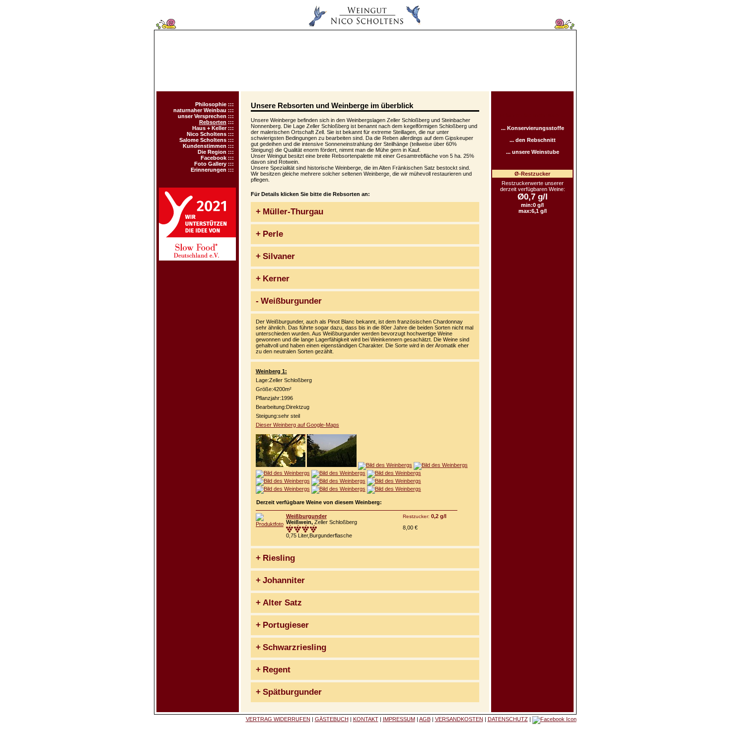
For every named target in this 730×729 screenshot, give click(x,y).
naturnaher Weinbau (199, 110)
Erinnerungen (208, 170)
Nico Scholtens (206, 134)
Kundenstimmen (204, 146)
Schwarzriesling (294, 647)
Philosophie (210, 104)
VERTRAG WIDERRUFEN (278, 719)
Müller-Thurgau (293, 211)
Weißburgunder (291, 301)
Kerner (276, 278)
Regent (277, 669)
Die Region (212, 152)
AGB (425, 719)
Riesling (279, 558)
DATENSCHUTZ (508, 719)
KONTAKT (365, 719)
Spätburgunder (292, 692)
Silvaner (279, 256)
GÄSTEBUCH (332, 719)
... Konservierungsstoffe (532, 128)
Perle (273, 234)
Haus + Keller (209, 128)
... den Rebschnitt (533, 140)
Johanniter (284, 580)
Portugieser (286, 625)
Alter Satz (282, 602)
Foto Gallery (210, 164)
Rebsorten (212, 122)
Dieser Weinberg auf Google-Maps (297, 425)
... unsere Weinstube (532, 152)
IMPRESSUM (399, 719)
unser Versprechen (202, 116)
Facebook (213, 158)
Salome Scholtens (202, 140)
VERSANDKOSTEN (459, 719)
